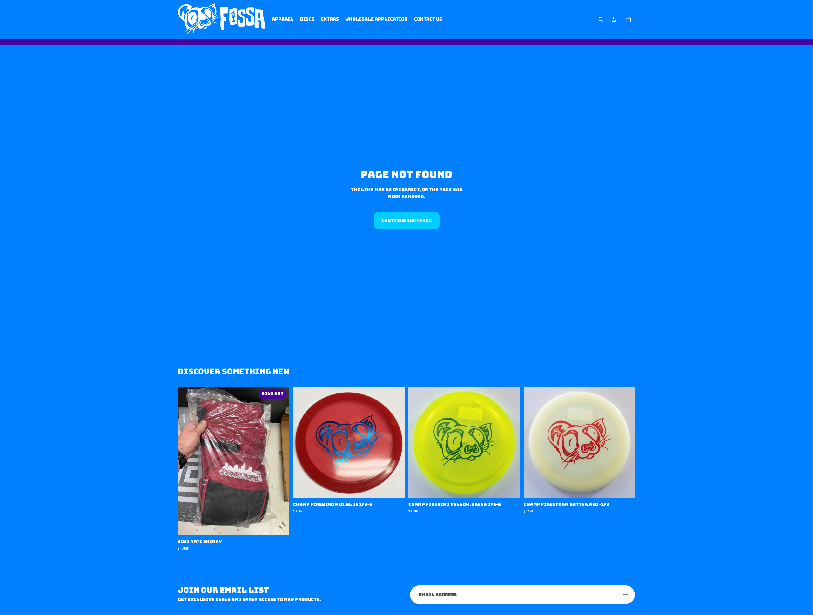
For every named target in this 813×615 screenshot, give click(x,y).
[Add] (394, 488)
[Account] (614, 19)
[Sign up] (625, 594)
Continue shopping (406, 220)
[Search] (601, 19)
